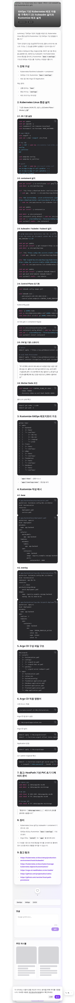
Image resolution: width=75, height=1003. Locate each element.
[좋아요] (37, 890)
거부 (51, 997)
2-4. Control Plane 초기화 (28, 283)
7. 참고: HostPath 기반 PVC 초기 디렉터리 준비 (36, 774)
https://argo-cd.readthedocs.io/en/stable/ (36, 870)
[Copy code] (55, 121)
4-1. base (21, 495)
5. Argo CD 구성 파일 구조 (30, 646)
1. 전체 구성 (23, 66)
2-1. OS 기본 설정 (24, 116)
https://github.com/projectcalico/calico (35, 874)
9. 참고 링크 (23, 852)
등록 (55, 929)
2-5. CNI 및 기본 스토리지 (28, 342)
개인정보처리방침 (35, 992)
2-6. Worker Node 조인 (27, 383)
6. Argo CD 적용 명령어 (29, 698)
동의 (57, 997)
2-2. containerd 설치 (26, 178)
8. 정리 (20, 820)
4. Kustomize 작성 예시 (29, 489)
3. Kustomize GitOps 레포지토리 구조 (37, 416)
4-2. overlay (22, 567)
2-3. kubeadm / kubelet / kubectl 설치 (34, 228)
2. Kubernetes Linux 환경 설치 (33, 102)
